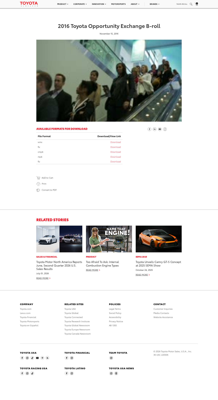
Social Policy (115, 312)
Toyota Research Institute (77, 321)
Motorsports (118, 4)
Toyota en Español (29, 325)
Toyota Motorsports (29, 321)
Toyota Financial (28, 317)
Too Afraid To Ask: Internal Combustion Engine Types (102, 263)
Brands (153, 4)
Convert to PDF (49, 189)
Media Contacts (161, 312)
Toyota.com (25, 308)
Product (61, 4)
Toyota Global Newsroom (77, 325)
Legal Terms (115, 308)
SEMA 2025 (141, 256)
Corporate (79, 4)
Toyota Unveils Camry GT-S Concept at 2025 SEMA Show (158, 263)
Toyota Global (71, 312)
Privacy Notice (116, 321)
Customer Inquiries (163, 308)
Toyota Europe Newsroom (77, 329)
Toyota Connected (74, 317)
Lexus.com (25, 312)
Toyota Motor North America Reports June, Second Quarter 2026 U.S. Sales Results (59, 265)
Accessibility (115, 317)
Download (115, 142)
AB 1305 (113, 325)
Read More (42, 278)
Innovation (98, 4)
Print (44, 183)
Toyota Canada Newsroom (78, 333)
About (134, 4)
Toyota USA (70, 308)
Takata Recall (181, 4)
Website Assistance (163, 317)
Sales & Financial (46, 256)
